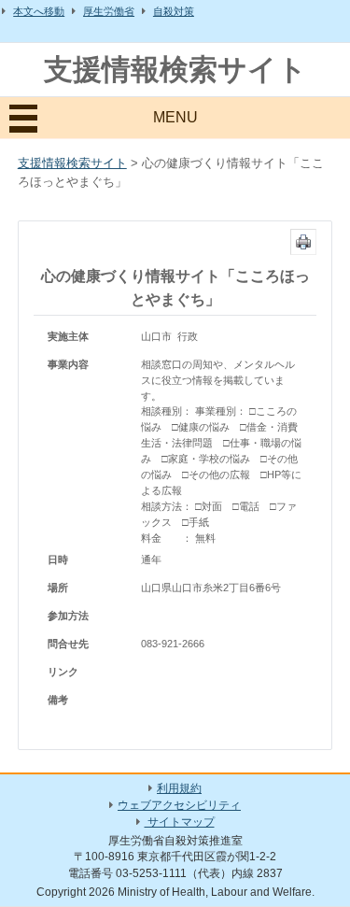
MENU (175, 117)
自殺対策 (173, 11)
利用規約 (179, 788)
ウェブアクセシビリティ (179, 805)
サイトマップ (180, 822)
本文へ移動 (38, 11)
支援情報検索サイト (175, 69)
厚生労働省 (108, 11)
